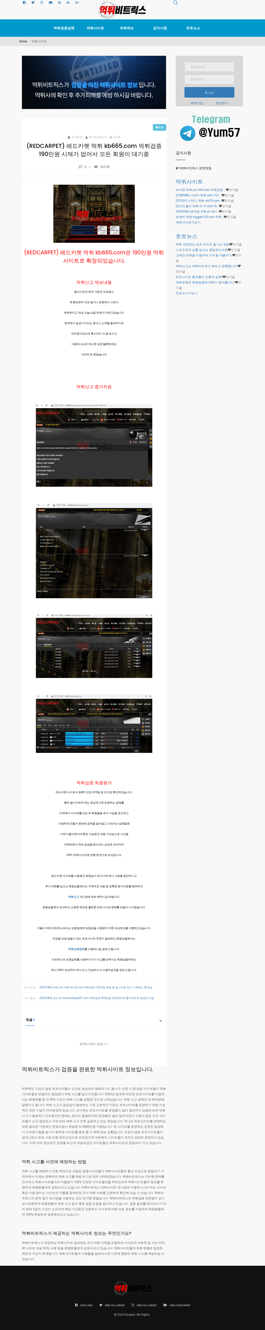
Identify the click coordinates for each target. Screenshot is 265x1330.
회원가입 (197, 103)
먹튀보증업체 (76, 949)
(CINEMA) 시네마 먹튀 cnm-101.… (199, 195)
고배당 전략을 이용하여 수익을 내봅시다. (204, 255)
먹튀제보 (127, 28)
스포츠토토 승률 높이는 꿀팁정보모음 (202, 250)
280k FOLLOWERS (147, 1305)
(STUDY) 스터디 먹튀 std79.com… (198, 201)
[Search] (175, 3)
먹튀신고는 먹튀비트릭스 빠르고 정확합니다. (207, 266)
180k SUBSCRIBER (179, 1305)
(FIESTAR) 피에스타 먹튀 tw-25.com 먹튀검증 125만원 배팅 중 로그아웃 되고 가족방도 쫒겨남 (96, 987)
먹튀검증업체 (64, 28)
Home (23, 41)
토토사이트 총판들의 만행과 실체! (199, 277)
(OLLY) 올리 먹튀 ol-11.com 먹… (197, 206)
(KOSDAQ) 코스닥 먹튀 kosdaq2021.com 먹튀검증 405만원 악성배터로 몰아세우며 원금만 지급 (97, 998)
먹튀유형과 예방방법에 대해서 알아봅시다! (205, 282)
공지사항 (160, 28)
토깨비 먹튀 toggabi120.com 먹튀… (200, 217)
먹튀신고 (73, 896)
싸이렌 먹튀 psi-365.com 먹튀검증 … (201, 190)
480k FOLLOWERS (115, 1305)
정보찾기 (222, 103)
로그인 (209, 92)
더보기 (188, 222)
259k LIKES (86, 1305)
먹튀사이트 (95, 28)
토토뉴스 (193, 28)
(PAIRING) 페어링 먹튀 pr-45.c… (197, 211)
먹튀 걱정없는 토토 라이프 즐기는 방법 (202, 244)
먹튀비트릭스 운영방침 (195, 168)
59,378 (104, 167)
